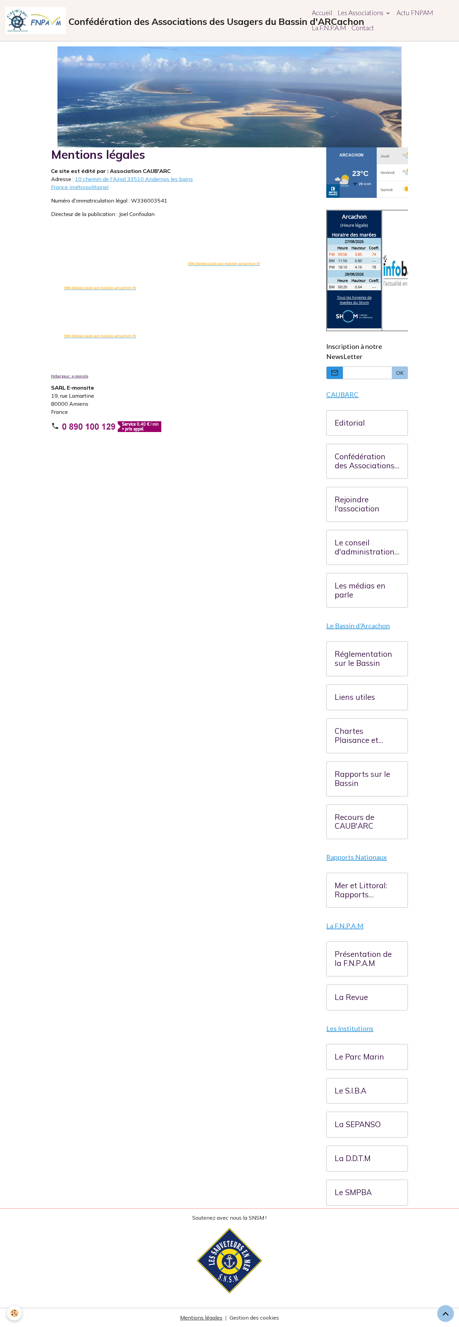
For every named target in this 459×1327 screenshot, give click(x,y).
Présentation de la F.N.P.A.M (363, 959)
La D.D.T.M (353, 1158)
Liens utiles (355, 697)
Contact (362, 28)
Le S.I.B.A (350, 1091)
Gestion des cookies (254, 1317)
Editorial (350, 423)
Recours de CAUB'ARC (354, 822)
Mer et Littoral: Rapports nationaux (361, 890)
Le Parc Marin (359, 1057)
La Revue (351, 997)
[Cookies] (14, 1313)
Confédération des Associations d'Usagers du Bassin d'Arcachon (364, 461)
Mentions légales (201, 1317)
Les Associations (361, 12)
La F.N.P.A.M (329, 28)
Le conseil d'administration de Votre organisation (364, 547)
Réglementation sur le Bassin (363, 659)
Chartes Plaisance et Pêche (356, 736)
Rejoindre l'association (357, 504)
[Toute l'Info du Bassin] (407, 269)
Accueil (322, 12)
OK (400, 372)
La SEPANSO (358, 1124)
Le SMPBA (353, 1192)
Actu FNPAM (415, 12)
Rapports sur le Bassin (362, 779)
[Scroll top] (445, 1313)
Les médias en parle (360, 590)
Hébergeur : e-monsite (69, 376)
